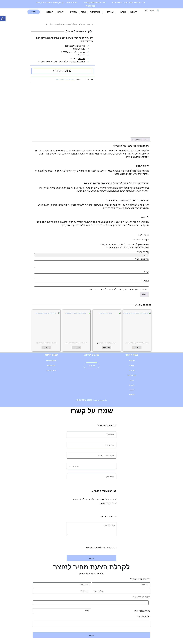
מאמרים (73, 12)
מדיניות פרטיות (51, 360)
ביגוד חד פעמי (66, 24)
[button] (3, 18)
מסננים (76, 499)
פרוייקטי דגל (95, 12)
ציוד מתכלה (76, 24)
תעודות (60, 12)
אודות (83, 12)
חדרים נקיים (100, 499)
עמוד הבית (90, 24)
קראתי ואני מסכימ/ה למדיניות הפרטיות (99, 547)
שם (146, 272)
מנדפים (111, 499)
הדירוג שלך (143, 252)
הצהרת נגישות (51, 370)
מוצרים (123, 12)
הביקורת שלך (142, 259)
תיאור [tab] (146, 139)
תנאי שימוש (51, 365)
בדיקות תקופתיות (107, 503)
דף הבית (133, 12)
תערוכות (49, 12)
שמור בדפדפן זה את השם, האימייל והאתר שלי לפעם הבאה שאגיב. (116, 289)
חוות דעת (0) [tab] (136, 139)
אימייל (145, 281)
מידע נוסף (137, 347)
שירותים (110, 12)
